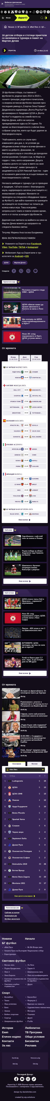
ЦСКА (43, 27)
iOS (27, 256)
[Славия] (27, 12)
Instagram (33, 247)
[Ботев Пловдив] (19, 12)
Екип (5, 1032)
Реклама (30, 1045)
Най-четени (9, 593)
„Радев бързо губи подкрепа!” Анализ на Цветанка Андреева (34, 726)
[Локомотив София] (41, 12)
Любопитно (32, 1027)
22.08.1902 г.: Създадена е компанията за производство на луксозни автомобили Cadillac (33, 739)
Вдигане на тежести (35, 1004)
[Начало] (5, 27)
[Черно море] (44, 12)
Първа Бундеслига (12, 968)
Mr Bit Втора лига (19, 509)
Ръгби (30, 1021)
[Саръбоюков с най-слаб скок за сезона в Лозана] (25, 540)
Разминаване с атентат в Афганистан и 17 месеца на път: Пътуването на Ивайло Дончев (34, 704)
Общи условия (35, 1036)
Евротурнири (10, 954)
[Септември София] (30, 12)
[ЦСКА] (5, 12)
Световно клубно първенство (11, 985)
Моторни (31, 1011)
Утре (36, 358)
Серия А (14, 445)
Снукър (7, 1018)
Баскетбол (31, 997)
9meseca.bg (35, 1058)
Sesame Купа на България (15, 951)
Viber (4, 247)
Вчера (13, 358)
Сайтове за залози (12, 913)
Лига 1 (14, 474)
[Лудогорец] (2, 12)
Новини (7, 938)
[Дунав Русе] (34, 12)
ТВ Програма (33, 1032)
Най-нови (8, 530)
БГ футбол (22, 27)
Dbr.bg (35, 1064)
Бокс (6, 1007)
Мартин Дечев (19, 263)
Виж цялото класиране (24, 896)
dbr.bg (23, 696)
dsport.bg (12, 50)
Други (29, 984)
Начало (11, 27)
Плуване (31, 1014)
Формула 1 (32, 1001)
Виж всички (23, 520)
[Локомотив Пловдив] (37, 12)
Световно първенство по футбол (15, 980)
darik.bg (24, 709)
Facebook (36, 244)
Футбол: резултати (12, 919)
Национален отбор (35, 951)
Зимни (7, 1011)
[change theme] (45, 18)
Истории (7, 1027)
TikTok (22, 247)
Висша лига (16, 386)
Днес (25, 358)
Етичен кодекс (11, 1036)
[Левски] (12, 12)
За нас (6, 1045)
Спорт (6, 992)
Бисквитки (32, 1041)
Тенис (6, 1001)
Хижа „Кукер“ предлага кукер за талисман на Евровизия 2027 (34, 751)
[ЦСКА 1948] (9, 12)
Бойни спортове (11, 1014)
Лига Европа (9, 975)
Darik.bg (15, 1058)
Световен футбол (13, 960)
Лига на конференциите (37, 975)
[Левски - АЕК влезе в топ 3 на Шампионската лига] (25, 633)
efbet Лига (34, 27)
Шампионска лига (35, 972)
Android (19, 256)
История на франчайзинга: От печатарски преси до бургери (33, 692)
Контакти (8, 1041)
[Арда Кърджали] (16, 12)
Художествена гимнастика (38, 1007)
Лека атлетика (10, 1004)
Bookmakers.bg (11, 916)
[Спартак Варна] (23, 12)
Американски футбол (13, 1021)
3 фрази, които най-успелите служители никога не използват (34, 715)
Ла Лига (14, 421)
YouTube (12, 247)
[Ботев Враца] (48, 12)
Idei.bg (15, 1064)
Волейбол (8, 997)
